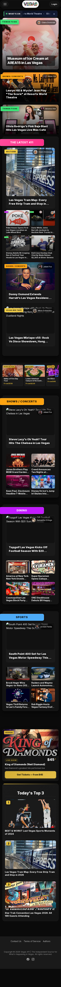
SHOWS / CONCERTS (13, 76)
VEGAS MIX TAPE (14, 310)
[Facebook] (28, 959)
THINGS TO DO (9, 22)
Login (54, 4)
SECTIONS (11, 151)
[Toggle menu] (5, 4)
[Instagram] (33, 959)
